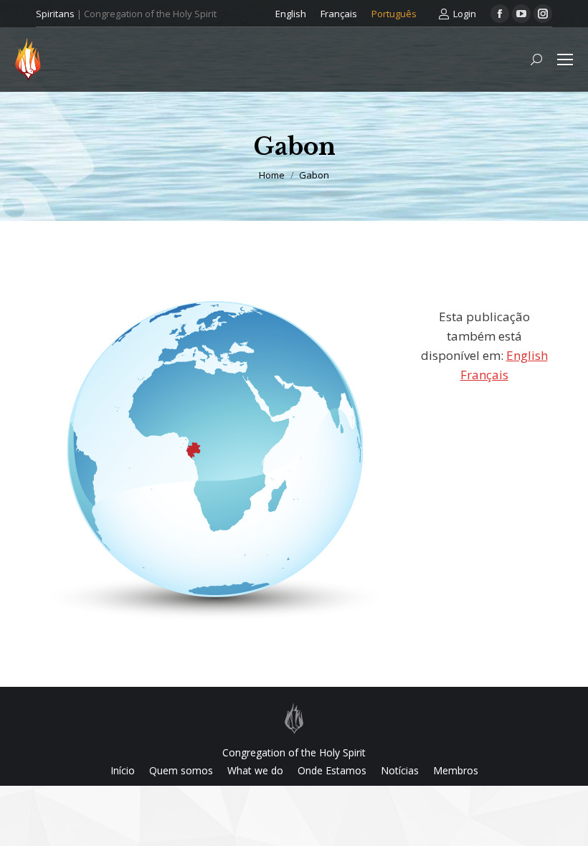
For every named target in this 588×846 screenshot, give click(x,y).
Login (464, 13)
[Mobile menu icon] (565, 59)
